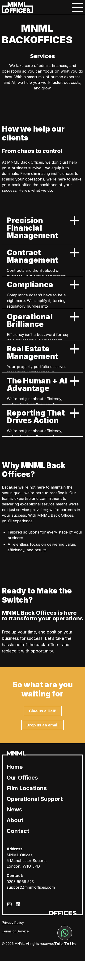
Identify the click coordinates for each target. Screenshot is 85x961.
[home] (17, 7)
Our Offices (22, 777)
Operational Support (35, 798)
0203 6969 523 (20, 881)
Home (15, 766)
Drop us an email (42, 725)
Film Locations (27, 788)
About (15, 820)
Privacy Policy (13, 922)
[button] (77, 7)
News (14, 809)
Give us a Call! (42, 711)
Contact (18, 831)
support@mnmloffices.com (31, 887)
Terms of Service (15, 931)
